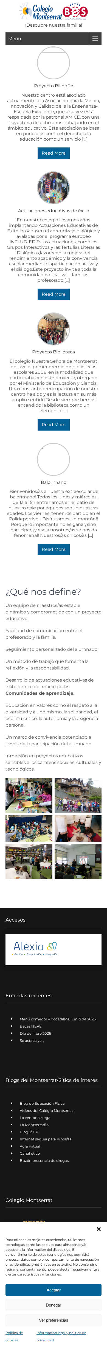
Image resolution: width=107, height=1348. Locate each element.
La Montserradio (34, 1125)
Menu (14, 38)
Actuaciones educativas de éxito (53, 210)
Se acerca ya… (32, 1040)
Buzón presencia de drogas (44, 1161)
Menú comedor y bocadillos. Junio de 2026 (58, 1019)
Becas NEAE (31, 1026)
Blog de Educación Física (42, 1103)
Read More (54, 153)
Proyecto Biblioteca (53, 352)
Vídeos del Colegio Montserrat (46, 1111)
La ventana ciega (35, 1118)
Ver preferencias (53, 1320)
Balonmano (53, 482)
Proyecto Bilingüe (53, 85)
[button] (99, 1229)
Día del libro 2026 (35, 1033)
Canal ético (30, 1153)
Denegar (53, 1305)
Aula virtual (30, 1146)
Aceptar (54, 1290)
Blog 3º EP (29, 1132)
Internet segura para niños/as (45, 1139)
